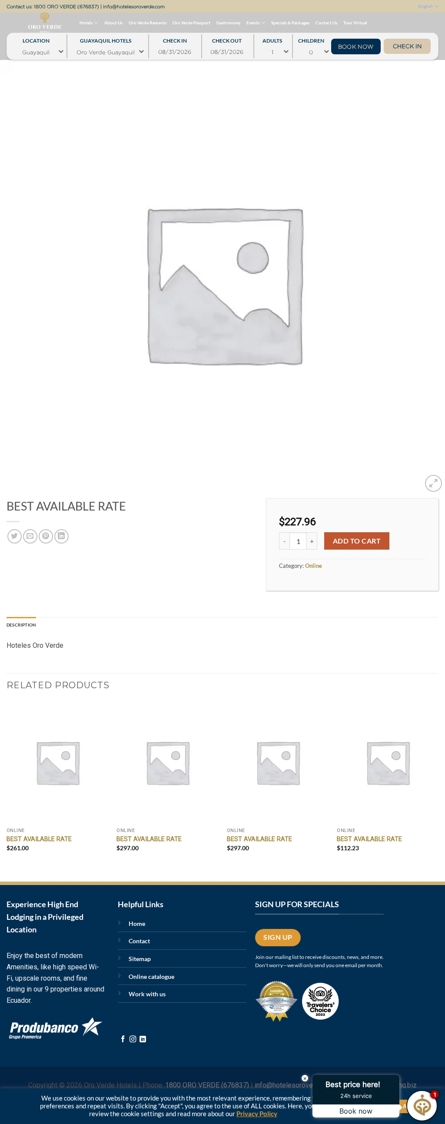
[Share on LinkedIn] (61, 536)
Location (36, 38)
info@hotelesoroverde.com (134, 6)
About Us (113, 22)
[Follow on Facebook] (123, 1039)
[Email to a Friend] (30, 536)
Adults (272, 38)
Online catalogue (151, 976)
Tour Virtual (355, 22)
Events (252, 22)
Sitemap (140, 958)
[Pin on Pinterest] (46, 536)
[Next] (438, 784)
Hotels (86, 22)
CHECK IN (407, 46)
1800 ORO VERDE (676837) (66, 6)
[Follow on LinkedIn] (142, 1039)
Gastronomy (228, 22)
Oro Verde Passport (191, 22)
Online (313, 565)
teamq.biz (402, 1085)
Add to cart (357, 541)
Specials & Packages (290, 22)
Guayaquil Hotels (105, 38)
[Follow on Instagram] (133, 1039)
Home (137, 923)
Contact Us (326, 22)
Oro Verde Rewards (147, 22)
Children (311, 38)
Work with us (147, 994)
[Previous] (6, 784)
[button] (433, 483)
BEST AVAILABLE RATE (39, 839)
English (425, 6)
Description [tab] (21, 624)
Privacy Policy (256, 1113)
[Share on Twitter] (14, 536)
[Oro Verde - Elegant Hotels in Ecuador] (28, 23)
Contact (139, 941)
